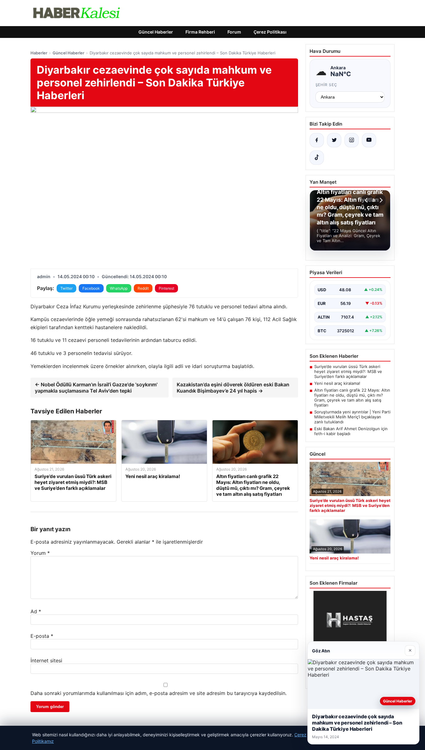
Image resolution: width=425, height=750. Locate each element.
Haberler (38, 52)
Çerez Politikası (270, 32)
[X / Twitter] (334, 140)
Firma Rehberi (200, 32)
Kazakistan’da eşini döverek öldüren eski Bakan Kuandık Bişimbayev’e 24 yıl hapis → (233, 387)
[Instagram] (351, 140)
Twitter (66, 288)
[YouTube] (369, 140)
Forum (234, 32)
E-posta (41, 636)
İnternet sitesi (46, 660)
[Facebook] (317, 140)
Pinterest (166, 288)
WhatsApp (119, 288)
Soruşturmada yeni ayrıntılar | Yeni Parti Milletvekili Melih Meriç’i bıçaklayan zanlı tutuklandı (352, 416)
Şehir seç (326, 84)
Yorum (40, 553)
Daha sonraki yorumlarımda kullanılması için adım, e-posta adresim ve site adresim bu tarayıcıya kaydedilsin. (158, 693)
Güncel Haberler (155, 32)
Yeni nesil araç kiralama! (337, 383)
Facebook (91, 288)
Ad (35, 611)
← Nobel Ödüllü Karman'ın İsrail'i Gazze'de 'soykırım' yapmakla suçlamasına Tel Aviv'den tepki (96, 387)
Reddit (143, 288)
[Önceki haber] (367, 200)
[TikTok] (317, 157)
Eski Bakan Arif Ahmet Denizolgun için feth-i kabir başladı (351, 431)
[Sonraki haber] (380, 200)
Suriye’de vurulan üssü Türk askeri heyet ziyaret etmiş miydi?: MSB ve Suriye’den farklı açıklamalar (348, 371)
